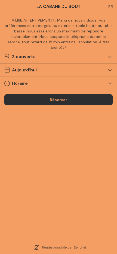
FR (110, 6)
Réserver (58, 99)
